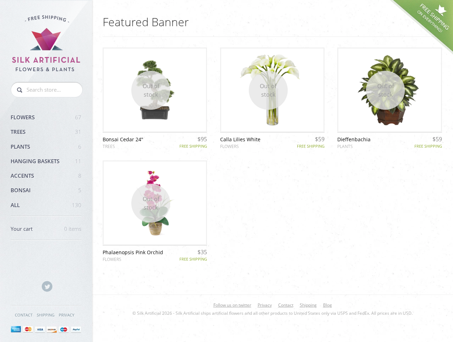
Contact (24, 315)
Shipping (46, 315)
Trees (46, 131)
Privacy (66, 315)
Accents (46, 175)
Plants (46, 146)
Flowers (46, 117)
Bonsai (46, 190)
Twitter (47, 286)
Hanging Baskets (46, 161)
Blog (327, 305)
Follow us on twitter (232, 305)
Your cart (46, 228)
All (46, 205)
